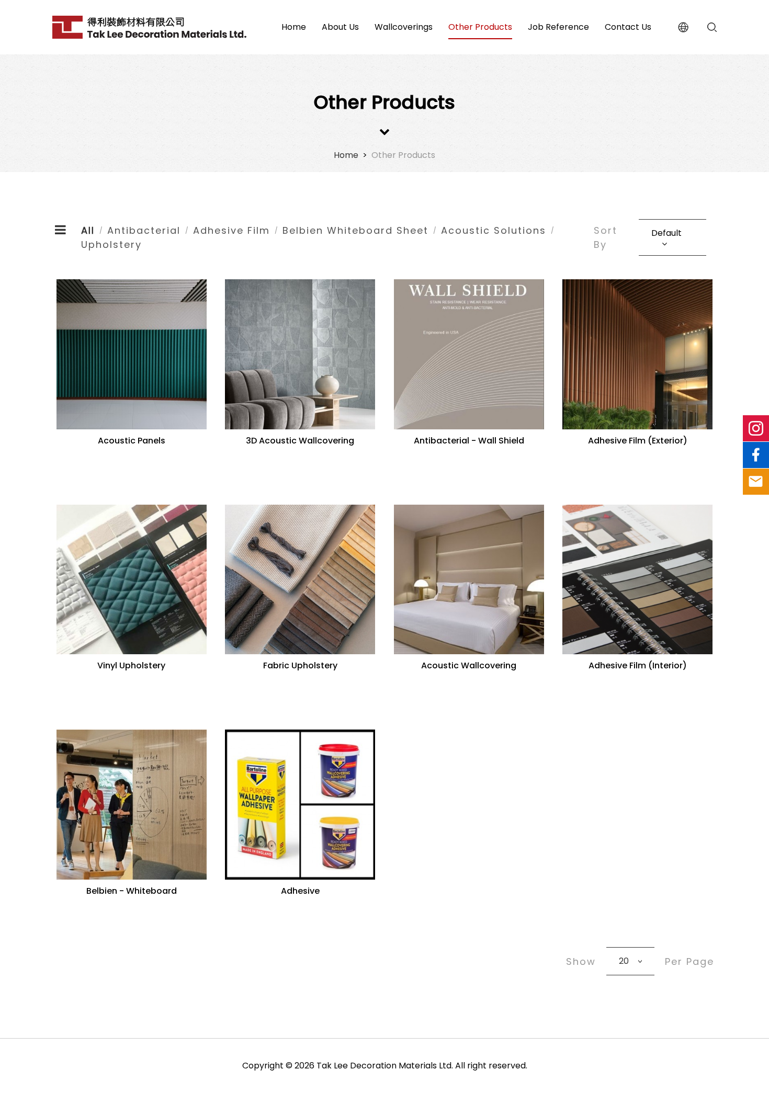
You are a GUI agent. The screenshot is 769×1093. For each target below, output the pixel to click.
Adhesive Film (231, 230)
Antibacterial (143, 230)
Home (346, 155)
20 (624, 961)
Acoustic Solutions (493, 230)
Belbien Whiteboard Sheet (355, 230)
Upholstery (111, 244)
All (88, 230)
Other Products (403, 155)
